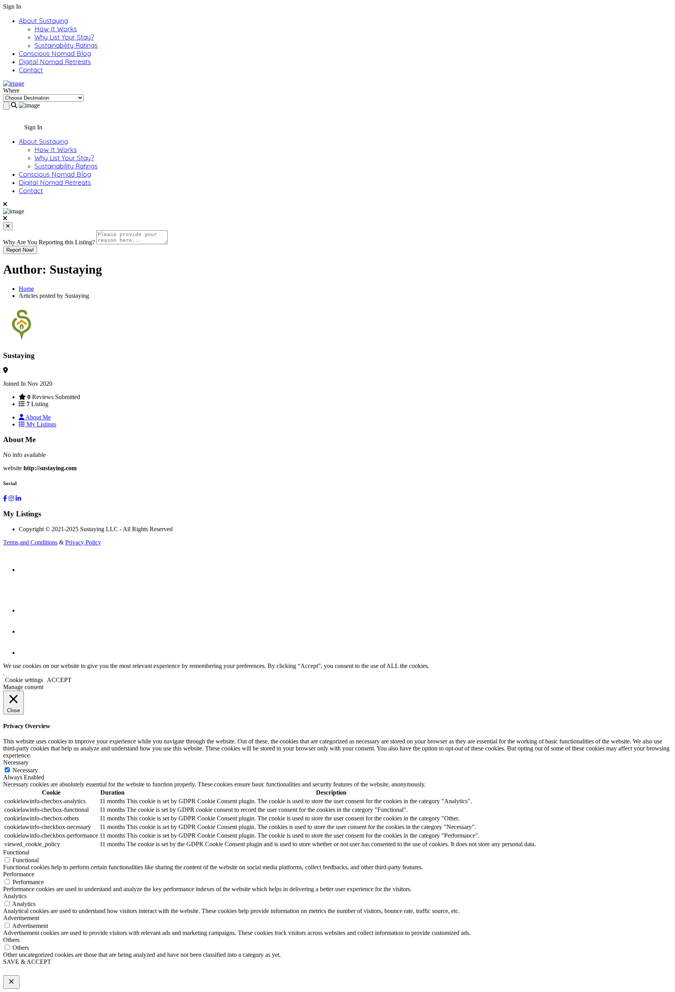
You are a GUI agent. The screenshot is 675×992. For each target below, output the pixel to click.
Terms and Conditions (30, 542)
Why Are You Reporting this (49, 242)
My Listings (40, 424)
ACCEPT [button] (59, 680)
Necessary (25, 770)
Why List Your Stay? (64, 37)
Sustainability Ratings (66, 45)
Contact (31, 70)
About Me (37, 417)
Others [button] (11, 939)
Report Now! (20, 250)
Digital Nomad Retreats (55, 61)
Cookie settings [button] (24, 680)
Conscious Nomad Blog (55, 53)
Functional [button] (16, 852)
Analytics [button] (15, 896)
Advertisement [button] (21, 918)
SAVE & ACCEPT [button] (27, 961)
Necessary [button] (16, 762)
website (12, 468)
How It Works (55, 29)
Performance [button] (18, 874)
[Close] (7, 226)
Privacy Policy (83, 542)
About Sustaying (43, 20)
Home (26, 288)
